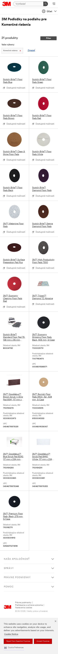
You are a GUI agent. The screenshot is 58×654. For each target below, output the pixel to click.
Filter (48, 38)
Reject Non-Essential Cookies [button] (18, 641)
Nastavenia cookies (23, 608)
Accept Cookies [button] (43, 641)
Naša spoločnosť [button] (17, 559)
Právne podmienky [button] (17, 577)
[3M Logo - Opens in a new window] (6, 4)
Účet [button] (49, 11)
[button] (14, 647)
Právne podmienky (23, 603)
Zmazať (31, 50)
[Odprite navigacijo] (54, 4)
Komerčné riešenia (10, 51)
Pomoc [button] (9, 587)
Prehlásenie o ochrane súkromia (29, 605)
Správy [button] (9, 568)
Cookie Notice (11, 634)
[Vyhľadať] (45, 4)
